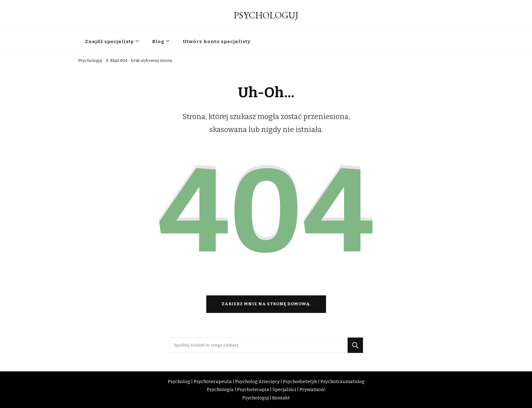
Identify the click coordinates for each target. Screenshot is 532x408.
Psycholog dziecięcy (257, 381)
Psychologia (220, 389)
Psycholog (179, 381)
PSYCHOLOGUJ (266, 15)
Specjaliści (284, 389)
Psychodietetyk (300, 381)
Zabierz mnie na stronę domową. (266, 304)
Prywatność (312, 389)
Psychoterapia (253, 389)
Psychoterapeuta (213, 381)
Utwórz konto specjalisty (217, 41)
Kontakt (281, 398)
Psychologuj (255, 398)
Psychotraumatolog (342, 381)
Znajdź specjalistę (109, 41)
